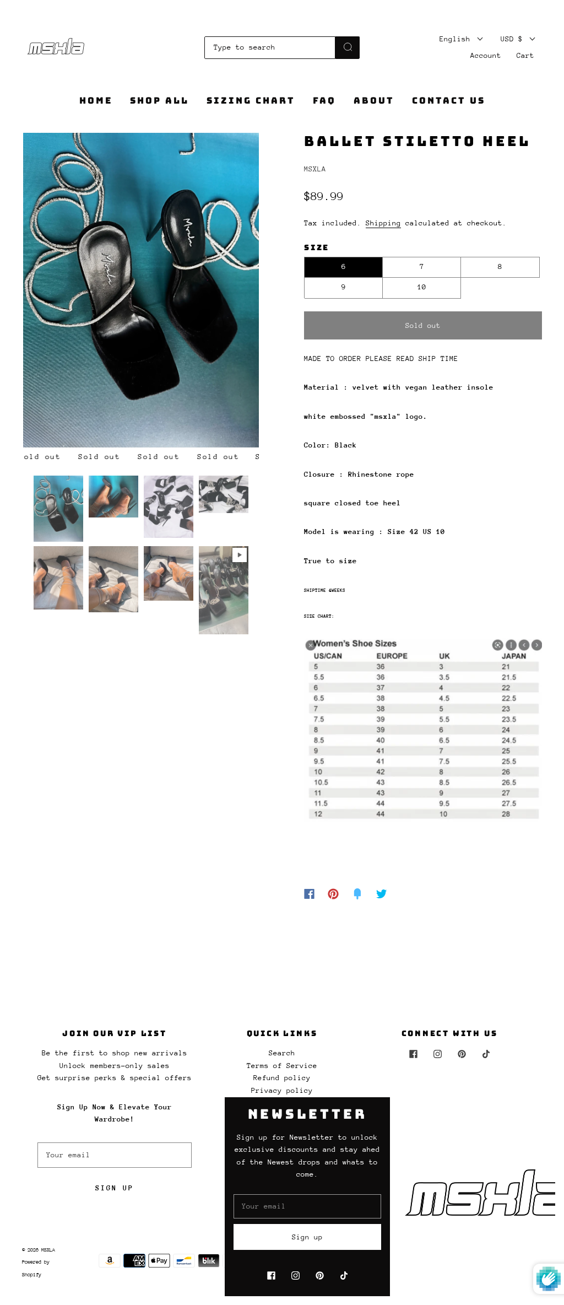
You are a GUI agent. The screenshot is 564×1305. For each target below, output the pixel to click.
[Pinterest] (333, 894)
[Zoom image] (141, 292)
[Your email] (114, 1155)
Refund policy (282, 1078)
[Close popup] (543, 1109)
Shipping (383, 223)
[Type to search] (270, 47)
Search (282, 1053)
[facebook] (413, 1054)
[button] (46, 292)
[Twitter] (382, 894)
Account (485, 55)
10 (421, 287)
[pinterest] (461, 1054)
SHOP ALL (159, 100)
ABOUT (374, 100)
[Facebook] (309, 894)
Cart (525, 55)
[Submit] (347, 47)
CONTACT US (448, 100)
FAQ (324, 100)
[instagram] (437, 1054)
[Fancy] (357, 894)
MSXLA (315, 169)
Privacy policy (282, 1090)
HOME (95, 100)
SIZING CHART (251, 100)
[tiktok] (486, 1054)
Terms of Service (282, 1065)
